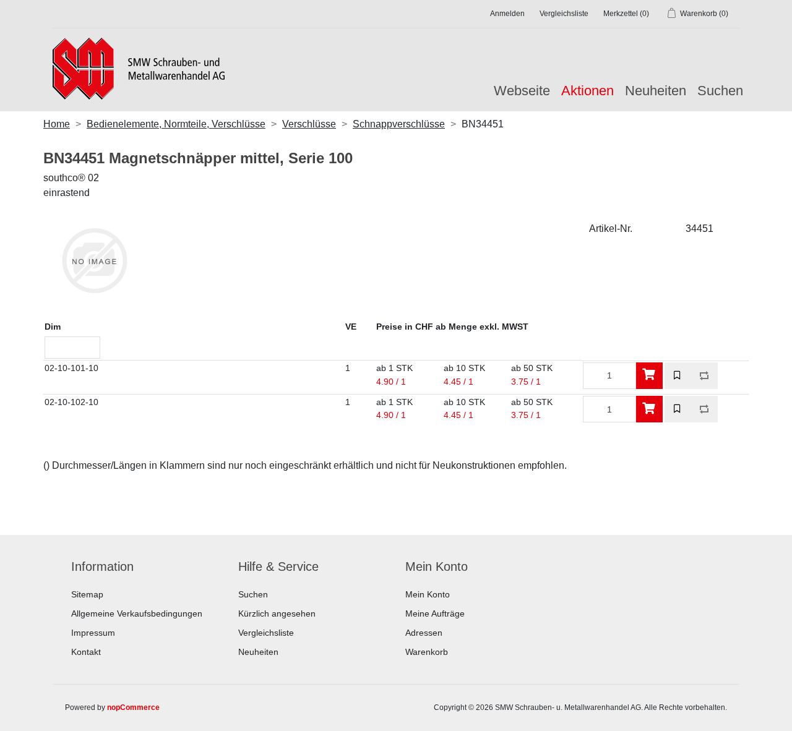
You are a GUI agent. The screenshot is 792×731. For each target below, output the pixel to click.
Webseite (522, 90)
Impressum (93, 633)
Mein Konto (427, 594)
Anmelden (507, 13)
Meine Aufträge (435, 613)
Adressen (423, 633)
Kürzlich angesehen (277, 613)
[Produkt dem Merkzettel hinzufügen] (678, 375)
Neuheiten (655, 90)
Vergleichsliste (266, 633)
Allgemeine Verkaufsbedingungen (136, 613)
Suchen (720, 90)
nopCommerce (133, 707)
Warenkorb (426, 652)
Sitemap (87, 594)
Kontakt (86, 652)
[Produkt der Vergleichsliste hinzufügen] (704, 375)
